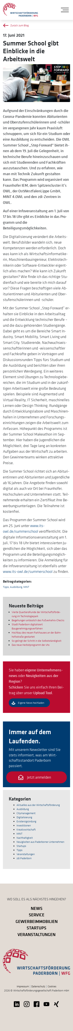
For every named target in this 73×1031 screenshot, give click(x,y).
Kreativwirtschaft (26, 829)
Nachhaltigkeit (25, 837)
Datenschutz (38, 986)
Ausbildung (16, 587)
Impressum (23, 986)
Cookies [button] (52, 986)
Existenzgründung (26, 821)
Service (36, 914)
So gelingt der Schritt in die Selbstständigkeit (36, 640)
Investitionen (24, 825)
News (36, 908)
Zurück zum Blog (19, 25)
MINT (26, 587)
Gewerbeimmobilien (37, 921)
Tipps (6, 587)
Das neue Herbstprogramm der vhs (30, 645)
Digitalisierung (24, 817)
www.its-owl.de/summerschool (28, 571)
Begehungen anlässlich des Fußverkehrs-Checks (38, 620)
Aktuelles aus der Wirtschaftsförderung (38, 805)
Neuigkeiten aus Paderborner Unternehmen (40, 842)
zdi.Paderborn (24, 858)
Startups (21, 846)
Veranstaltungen (26, 854)
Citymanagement (26, 813)
